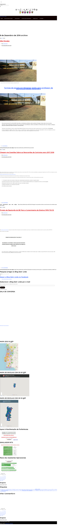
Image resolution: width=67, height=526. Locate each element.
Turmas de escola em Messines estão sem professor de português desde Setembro (28, 88)
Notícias (24, 490)
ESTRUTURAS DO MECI (8, 18)
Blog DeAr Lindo (3, 16)
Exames (49, 489)
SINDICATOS (35, 18)
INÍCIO (2, 18)
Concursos (13, 489)
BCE (7, 489)
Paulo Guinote (49, 490)
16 (3, 477)
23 (3, 478)
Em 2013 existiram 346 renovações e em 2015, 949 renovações (7, 174)
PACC (46, 490)
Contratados (16, 489)
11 (5, 476)
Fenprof (51, 489)
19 (0, 478)
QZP (56, 490)
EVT (47, 489)
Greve (54, 489)
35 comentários (5, 202)
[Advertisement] (27, 26)
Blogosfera (9, 489)
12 (0, 477)
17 (4, 477)
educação (37, 489)
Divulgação (33, 489)
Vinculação (4, 491)
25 (5, 478)
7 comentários (4, 145)
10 (4, 476)
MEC (12, 490)
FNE (52, 489)
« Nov (1, 480)
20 (1, 478)
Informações (4, 490)
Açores (6, 489)
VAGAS (2, 491)
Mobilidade (14, 490)
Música (21, 490)
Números (37, 490)
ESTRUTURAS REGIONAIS (26, 18)
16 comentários (5, 267)
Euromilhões (45, 489)
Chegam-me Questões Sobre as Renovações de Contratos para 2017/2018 (27, 152)
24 (4, 478)
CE (11, 489)
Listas (9, 490)
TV (0, 491)
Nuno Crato (34, 490)
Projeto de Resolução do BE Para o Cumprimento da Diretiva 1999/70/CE (27, 210)
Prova (55, 490)
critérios (30, 489)
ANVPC (4, 489)
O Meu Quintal (41, 490)
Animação (2, 489)
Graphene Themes (9, 523)
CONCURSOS (17, 18)
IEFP (0, 490)
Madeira (11, 490)
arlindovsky (5, 43)
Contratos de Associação (26, 489)
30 (3, 479)
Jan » (2, 480)
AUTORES (41, 18)
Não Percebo (4, 41)
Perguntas (53, 490)
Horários (56, 489)
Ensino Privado (41, 489)
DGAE (31, 489)
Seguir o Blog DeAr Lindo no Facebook (14, 277)
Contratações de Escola (21, 489)
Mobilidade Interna (18, 490)
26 (0, 479)
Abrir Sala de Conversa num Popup (4, 325)
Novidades (29, 490)
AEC (0, 489)
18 (5, 477)
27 (1, 479)
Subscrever (2, 287)
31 (4, 479)
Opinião (44, 490)
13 (1, 477)
